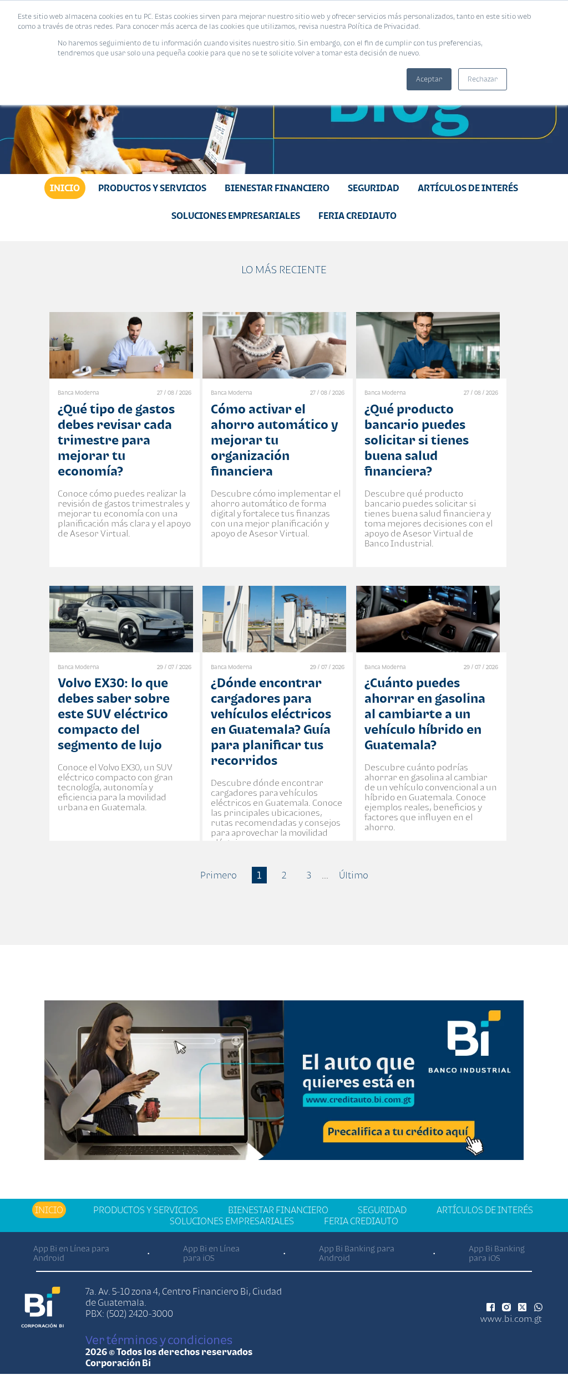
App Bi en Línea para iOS (211, 1253)
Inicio (65, 187)
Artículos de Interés (468, 187)
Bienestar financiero (277, 187)
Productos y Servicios (152, 187)
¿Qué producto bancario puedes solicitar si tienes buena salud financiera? (416, 439)
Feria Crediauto (357, 215)
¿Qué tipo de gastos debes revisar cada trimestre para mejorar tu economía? (116, 439)
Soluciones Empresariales (235, 215)
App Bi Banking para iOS (497, 1253)
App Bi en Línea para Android (71, 1253)
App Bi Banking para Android (356, 1253)
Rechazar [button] (483, 79)
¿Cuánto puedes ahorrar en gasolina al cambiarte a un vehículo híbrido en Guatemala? (424, 713)
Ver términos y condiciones (158, 1339)
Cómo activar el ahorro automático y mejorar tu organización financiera (274, 439)
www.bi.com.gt (511, 1318)
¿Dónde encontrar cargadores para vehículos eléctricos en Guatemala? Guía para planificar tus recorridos (271, 721)
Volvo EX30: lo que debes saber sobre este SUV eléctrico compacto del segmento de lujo (114, 713)
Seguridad (373, 187)
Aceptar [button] (429, 79)
